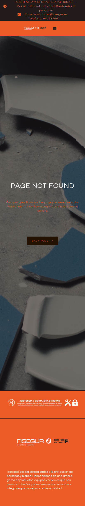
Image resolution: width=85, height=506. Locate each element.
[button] (54, 28)
